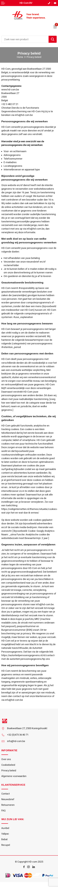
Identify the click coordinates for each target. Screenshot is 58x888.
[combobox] (25, 39)
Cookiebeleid (8, 765)
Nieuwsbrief (7, 799)
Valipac (5, 833)
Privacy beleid (8, 770)
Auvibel (5, 828)
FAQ (3, 810)
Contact (5, 793)
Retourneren (8, 805)
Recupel (5, 845)
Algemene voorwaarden (13, 776)
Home (20, 57)
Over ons (6, 759)
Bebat (4, 839)
